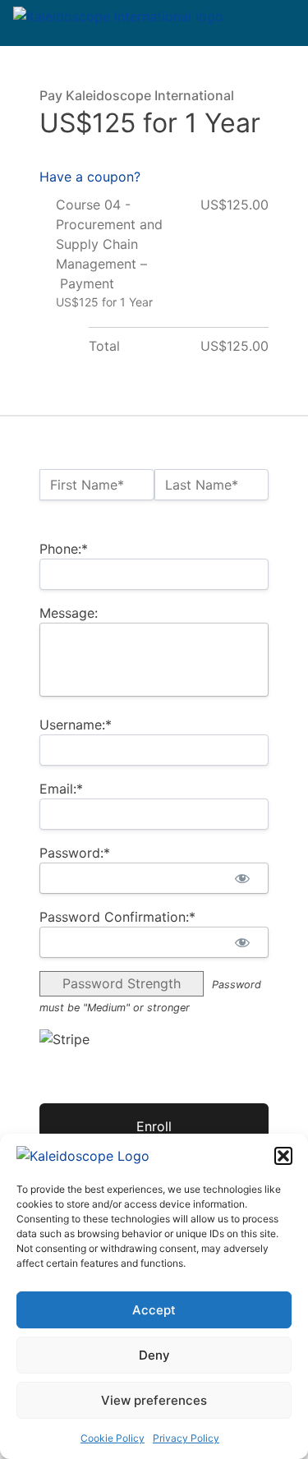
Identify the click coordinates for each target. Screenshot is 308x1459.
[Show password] (242, 878)
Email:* (61, 788)
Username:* (75, 724)
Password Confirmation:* (117, 917)
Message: (68, 613)
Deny (154, 1355)
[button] (283, 1156)
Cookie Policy (112, 1438)
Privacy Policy (186, 1438)
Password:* (74, 853)
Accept (154, 1310)
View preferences (154, 1400)
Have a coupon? (89, 176)
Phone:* (63, 549)
